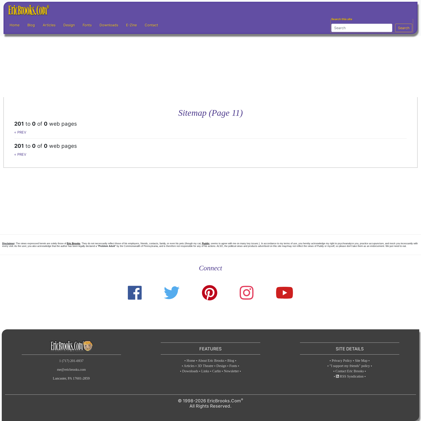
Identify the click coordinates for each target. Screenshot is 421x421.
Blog (31, 25)
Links (205, 371)
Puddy (205, 243)
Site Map (361, 360)
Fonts (87, 25)
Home (15, 25)
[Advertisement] (210, 66)
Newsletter (231, 371)
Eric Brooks (73, 243)
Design (69, 25)
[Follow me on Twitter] (171, 293)
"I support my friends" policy (350, 366)
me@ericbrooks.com (71, 369)
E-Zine (131, 25)
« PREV (20, 132)
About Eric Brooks (211, 360)
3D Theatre (205, 366)
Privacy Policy (342, 360)
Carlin (216, 371)
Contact (151, 25)
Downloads (109, 25)
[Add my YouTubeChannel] (284, 293)
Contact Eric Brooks (349, 371)
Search (403, 28)
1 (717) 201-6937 (71, 361)
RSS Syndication (351, 376)
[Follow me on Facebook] (134, 293)
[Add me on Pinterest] (209, 293)
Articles (49, 25)
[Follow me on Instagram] (246, 293)
